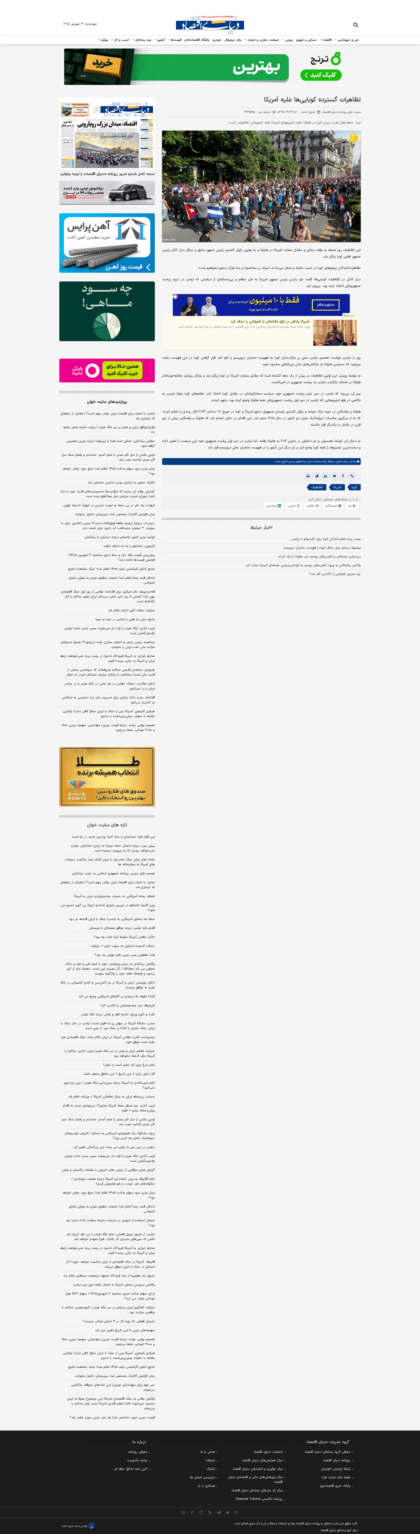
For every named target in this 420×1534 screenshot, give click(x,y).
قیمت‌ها (175, 40)
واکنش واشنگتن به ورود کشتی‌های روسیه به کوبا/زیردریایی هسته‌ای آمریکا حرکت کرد (303, 565)
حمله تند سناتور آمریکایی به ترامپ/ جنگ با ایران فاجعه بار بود (112, 919)
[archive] (183, 1512)
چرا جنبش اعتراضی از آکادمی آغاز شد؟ (335, 574)
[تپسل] (175, 296)
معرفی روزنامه (137, 1452)
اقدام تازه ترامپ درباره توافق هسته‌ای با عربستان (122, 928)
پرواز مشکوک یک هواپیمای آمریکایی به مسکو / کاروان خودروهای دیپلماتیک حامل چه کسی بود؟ (110, 1136)
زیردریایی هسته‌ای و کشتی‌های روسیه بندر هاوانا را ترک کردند (319, 556)
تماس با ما (208, 1452)
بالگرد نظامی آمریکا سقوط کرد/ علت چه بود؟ (124, 937)
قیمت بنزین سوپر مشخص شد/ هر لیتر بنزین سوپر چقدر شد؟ (112, 1417)
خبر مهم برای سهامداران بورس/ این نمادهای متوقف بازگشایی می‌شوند (113, 1387)
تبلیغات (210, 1460)
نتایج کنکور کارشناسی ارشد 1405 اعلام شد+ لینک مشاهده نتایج (111, 1367)
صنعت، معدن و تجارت (262, 40)
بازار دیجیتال (233, 40)
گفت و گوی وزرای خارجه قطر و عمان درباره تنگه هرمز (118, 1014)
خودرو (217, 40)
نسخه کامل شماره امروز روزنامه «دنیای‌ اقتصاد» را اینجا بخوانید (107, 174)
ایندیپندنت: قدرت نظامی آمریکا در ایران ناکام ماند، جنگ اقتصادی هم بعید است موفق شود (108, 1040)
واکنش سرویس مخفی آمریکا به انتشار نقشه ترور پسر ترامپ (114, 1284)
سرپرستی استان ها (202, 1477)
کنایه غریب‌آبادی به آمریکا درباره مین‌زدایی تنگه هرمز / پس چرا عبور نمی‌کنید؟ (109, 1085)
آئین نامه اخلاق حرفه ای (130, 1469)
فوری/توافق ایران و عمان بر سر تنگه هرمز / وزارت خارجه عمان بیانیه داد (109, 430)
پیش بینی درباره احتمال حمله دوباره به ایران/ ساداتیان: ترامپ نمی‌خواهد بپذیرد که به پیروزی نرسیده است (112, 848)
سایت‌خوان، (341, 461)
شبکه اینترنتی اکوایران (335, 1469)
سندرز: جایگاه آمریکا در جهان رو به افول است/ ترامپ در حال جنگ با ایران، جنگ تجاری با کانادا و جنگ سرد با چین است (108, 1026)
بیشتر (104, 40)
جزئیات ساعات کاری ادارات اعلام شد (131, 610)
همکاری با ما (206, 1486)
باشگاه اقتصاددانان (197, 40)
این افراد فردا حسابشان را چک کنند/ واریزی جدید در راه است (113, 836)
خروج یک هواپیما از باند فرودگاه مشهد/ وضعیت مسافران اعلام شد (109, 1275)
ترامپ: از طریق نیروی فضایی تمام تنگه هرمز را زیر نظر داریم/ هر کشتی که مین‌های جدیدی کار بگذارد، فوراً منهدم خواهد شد (111, 1237)
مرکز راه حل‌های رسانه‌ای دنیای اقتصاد (257, 1490)
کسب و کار (121, 40)
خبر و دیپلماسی (348, 40)
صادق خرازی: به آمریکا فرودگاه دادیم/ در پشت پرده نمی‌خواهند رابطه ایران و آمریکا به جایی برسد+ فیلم (107, 658)
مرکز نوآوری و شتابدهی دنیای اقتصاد (257, 1469)
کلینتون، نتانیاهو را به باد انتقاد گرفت (129, 546)
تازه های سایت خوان (107, 825)
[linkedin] (325, 476)
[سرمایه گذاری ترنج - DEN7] (210, 67)
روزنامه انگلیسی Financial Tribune (259, 1499)
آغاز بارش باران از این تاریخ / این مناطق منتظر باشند (119, 1074)
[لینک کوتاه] (352, 476)
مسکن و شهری (306, 40)
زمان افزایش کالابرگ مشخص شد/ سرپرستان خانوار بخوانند (115, 514)
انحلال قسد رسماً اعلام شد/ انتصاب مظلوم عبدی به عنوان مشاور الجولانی (112, 580)
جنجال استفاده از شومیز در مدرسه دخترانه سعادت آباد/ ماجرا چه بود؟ (110, 1223)
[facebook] (343, 476)
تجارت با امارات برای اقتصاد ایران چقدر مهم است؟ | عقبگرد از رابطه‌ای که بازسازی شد (108, 416)
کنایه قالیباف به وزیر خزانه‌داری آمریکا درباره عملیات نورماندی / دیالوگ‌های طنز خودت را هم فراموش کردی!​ (113, 1181)
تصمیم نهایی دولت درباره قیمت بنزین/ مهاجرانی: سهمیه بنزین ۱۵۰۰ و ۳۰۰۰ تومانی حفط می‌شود (108, 728)
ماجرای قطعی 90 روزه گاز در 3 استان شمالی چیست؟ (119, 1321)
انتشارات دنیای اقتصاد (268, 1452)
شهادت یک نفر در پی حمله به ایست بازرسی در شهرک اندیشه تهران (109, 505)
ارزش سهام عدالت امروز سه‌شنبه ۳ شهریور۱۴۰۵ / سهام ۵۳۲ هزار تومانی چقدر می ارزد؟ (110, 1296)
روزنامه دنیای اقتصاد (336, 1460)
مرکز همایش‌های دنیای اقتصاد (262, 1460)
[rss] (210, 1512)
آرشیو (160, 40)
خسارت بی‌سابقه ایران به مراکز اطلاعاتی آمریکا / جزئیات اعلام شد (111, 1096)
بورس (288, 40)
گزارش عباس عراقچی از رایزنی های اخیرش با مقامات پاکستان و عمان (108, 1170)
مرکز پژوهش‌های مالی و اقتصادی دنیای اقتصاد (255, 1480)
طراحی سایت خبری (78, 1526)
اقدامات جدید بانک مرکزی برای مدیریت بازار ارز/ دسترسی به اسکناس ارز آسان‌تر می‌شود (108, 700)
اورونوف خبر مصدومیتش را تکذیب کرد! (127, 1005)
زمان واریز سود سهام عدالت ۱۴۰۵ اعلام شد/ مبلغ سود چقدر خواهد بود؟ (108, 471)
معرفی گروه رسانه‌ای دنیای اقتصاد (327, 1452)
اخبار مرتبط (261, 527)
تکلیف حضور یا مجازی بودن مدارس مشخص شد (121, 482)
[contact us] (192, 1512)
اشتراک (210, 1469)
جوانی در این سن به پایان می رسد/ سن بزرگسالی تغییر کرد (114, 1147)
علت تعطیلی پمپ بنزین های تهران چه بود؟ (125, 955)
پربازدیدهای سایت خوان (107, 402)
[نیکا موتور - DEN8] (107, 193)
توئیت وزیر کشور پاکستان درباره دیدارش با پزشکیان (120, 537)
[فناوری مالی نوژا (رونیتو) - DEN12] (107, 777)
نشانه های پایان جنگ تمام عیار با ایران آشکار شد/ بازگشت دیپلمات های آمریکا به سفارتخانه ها (110, 862)
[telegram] (317, 476)
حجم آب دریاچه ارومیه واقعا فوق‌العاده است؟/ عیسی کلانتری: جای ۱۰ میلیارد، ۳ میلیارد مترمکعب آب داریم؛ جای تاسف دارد (108, 526)
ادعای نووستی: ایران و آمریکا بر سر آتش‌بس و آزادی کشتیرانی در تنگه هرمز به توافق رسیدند (107, 985)
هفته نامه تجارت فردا (336, 1477)
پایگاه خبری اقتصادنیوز (335, 1486)
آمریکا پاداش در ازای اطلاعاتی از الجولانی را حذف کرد (270, 321)
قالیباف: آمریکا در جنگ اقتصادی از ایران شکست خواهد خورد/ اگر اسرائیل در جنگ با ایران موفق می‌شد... (110, 1264)
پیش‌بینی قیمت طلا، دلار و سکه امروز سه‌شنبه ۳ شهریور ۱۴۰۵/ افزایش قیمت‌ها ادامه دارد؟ (112, 557)
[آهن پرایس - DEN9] (107, 243)
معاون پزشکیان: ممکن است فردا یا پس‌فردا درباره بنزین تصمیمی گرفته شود (110, 443)
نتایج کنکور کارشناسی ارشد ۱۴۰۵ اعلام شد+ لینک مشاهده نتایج (111, 569)
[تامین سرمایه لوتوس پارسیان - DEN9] (107, 311)
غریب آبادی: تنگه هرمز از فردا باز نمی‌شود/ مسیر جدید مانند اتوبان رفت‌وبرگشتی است (109, 631)
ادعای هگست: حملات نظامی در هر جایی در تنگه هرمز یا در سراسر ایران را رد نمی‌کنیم (109, 686)
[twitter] (334, 476)
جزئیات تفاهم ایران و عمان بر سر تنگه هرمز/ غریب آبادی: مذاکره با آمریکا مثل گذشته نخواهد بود (110, 1053)
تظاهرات (317, 487)
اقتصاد (327, 40)
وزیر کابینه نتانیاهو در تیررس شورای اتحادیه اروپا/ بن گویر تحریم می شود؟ (108, 908)
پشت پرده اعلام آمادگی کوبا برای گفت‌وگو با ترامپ (326, 539)
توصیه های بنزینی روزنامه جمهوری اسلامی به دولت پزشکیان (113, 873)
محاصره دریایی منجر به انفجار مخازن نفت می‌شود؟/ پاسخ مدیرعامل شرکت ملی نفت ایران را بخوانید (107, 645)
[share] (201, 1512)
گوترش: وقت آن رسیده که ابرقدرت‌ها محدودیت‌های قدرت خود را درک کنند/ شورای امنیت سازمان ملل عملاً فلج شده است (107, 494)
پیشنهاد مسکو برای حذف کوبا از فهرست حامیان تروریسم (322, 547)
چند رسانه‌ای (142, 40)
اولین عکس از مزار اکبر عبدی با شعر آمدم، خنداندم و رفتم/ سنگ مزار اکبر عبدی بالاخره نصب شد (108, 457)
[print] (308, 476)
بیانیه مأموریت (137, 1460)
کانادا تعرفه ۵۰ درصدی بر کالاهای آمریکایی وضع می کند (117, 996)
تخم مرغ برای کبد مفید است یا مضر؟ (129, 1065)
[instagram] (236, 1512)
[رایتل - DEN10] (107, 370)
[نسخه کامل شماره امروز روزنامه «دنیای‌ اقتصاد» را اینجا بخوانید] (107, 133)
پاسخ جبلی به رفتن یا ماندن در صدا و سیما (125, 619)
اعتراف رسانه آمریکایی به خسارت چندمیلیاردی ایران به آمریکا (114, 896)
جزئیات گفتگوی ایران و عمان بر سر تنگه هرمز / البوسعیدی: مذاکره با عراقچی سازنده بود (108, 1310)
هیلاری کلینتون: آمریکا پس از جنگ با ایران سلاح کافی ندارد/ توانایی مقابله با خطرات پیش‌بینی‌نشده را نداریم (109, 714)
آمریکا (337, 487)
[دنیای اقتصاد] (210, 25)
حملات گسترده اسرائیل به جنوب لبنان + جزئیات (123, 946)
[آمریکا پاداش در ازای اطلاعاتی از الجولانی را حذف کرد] (335, 333)
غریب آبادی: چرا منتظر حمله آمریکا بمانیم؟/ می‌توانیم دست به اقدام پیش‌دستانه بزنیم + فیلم (109, 1108)
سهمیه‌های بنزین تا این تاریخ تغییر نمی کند (125, 1330)
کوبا (354, 487)
